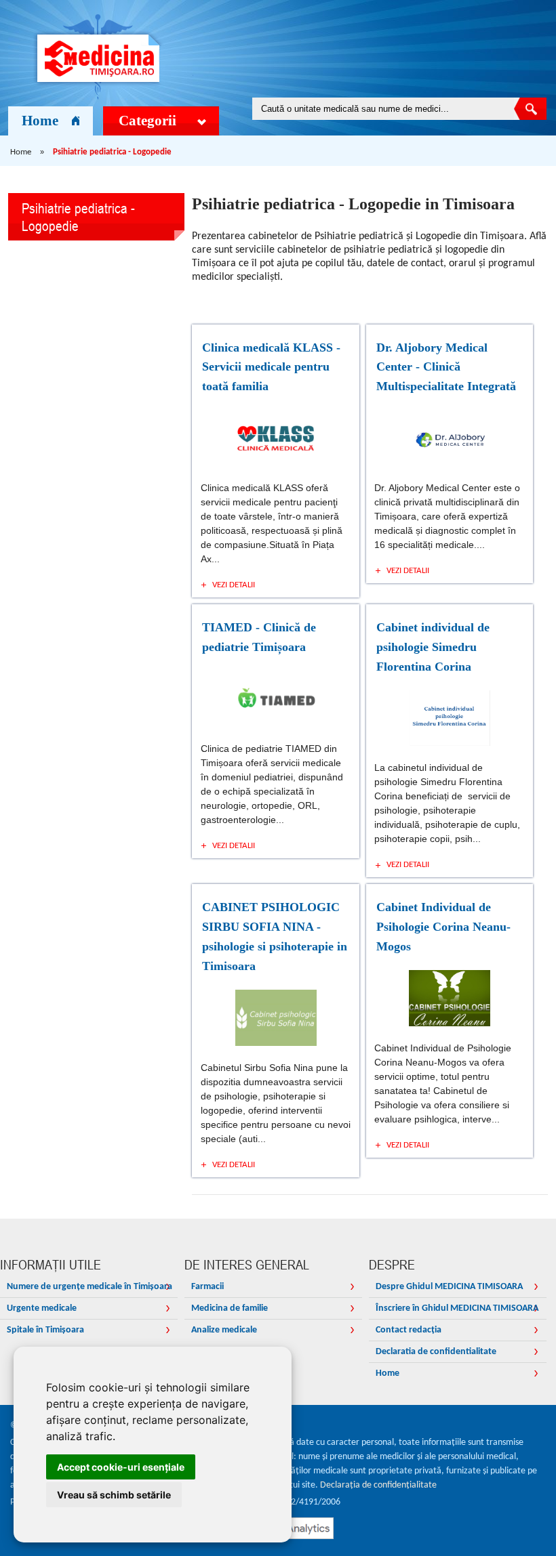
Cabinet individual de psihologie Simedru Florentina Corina (433, 647)
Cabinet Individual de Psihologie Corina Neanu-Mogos (443, 926)
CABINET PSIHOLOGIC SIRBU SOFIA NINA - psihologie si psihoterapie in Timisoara (274, 936)
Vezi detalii (233, 585)
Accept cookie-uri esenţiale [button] (120, 1467)
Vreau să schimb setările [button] (114, 1494)
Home (40, 120)
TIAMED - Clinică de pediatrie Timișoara (259, 637)
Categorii (147, 120)
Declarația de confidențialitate (378, 1485)
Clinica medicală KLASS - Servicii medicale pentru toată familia (271, 367)
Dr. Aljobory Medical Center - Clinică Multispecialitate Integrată (446, 367)
